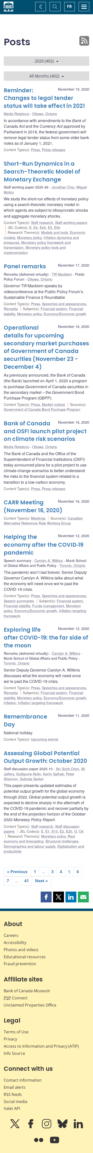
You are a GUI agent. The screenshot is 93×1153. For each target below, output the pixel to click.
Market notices (53, 404)
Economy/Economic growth (65, 313)
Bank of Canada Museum (27, 990)
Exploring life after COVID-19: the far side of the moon (46, 637)
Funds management (48, 605)
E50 (57, 227)
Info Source (14, 1053)
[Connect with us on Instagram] (47, 1127)
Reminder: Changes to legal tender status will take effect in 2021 (44, 98)
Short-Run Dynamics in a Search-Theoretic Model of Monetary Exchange (42, 171)
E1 (47, 831)
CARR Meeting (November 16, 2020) (33, 506)
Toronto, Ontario (72, 565)
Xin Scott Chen (67, 768)
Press (35, 149)
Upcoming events (44, 739)
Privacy (10, 1039)
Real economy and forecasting (39, 839)
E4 (35, 227)
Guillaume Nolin (28, 773)
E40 (43, 227)
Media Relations (16, 113)
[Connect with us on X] (15, 1127)
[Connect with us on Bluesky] (63, 1127)
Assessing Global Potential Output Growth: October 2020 (45, 757)
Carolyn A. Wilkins (48, 560)
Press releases (53, 149)
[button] (46, 897)
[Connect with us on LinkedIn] (78, 1127)
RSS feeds (13, 1094)
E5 (50, 227)
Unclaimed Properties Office (30, 1005)
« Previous (17, 871)
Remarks (11, 308)
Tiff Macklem (62, 274)
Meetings (38, 518)
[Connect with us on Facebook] (31, 1127)
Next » (41, 880)
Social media (15, 1101)
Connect (16, 998)
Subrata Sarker (32, 778)
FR (69, 6)
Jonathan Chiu (63, 187)
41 (26, 880)
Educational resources (25, 957)
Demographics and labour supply (29, 846)
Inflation (10, 702)
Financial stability (17, 605)
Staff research (42, 222)
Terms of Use (16, 1032)
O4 (81, 831)
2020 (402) (44, 61)
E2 (62, 831)
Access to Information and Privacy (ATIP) (41, 1046)
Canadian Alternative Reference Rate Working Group (43, 521)
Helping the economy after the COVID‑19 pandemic (43, 545)
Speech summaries (19, 600)
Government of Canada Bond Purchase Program (42, 409)
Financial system (54, 308)
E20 (69, 831)
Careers (11, 935)
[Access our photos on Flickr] (39, 1143)
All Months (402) (44, 76)
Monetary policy (29, 237)
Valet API (12, 1108)
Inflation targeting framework (40, 702)
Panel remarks (25, 266)
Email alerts (15, 1087)
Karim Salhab (53, 773)
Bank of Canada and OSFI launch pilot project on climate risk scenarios (45, 431)
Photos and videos (21, 949)
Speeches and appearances (64, 303)
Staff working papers (71, 222)
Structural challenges (61, 841)
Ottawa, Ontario (44, 113)
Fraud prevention (20, 963)
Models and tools (54, 232)
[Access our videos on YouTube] (54, 1143)
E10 (55, 831)
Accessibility (15, 942)
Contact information (23, 1080)
